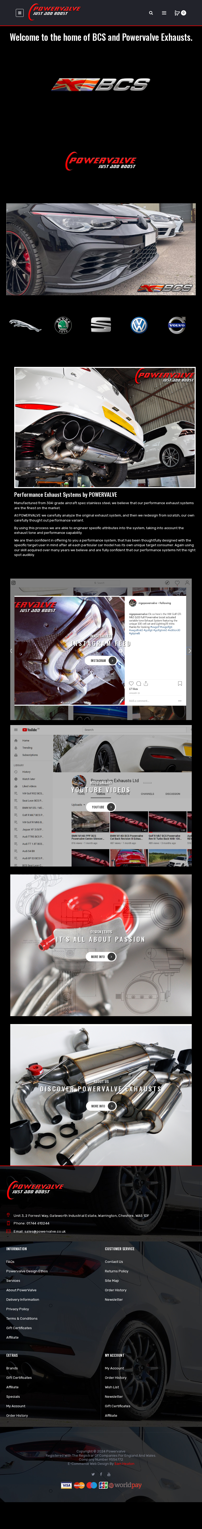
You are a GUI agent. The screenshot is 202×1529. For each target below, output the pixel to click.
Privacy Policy (17, 1309)
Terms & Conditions (22, 1318)
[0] (177, 13)
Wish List (112, 1387)
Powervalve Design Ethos (27, 1271)
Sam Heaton (124, 1464)
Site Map (112, 1281)
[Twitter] (93, 1474)
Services (13, 1281)
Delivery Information (22, 1300)
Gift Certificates (19, 1328)
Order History (116, 1290)
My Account (15, 1406)
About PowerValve (21, 1290)
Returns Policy (116, 1271)
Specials (13, 1397)
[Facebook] (101, 1474)
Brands (12, 1368)
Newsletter (114, 1300)
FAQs (10, 1262)
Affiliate (12, 1337)
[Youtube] (109, 1474)
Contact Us (114, 1262)
